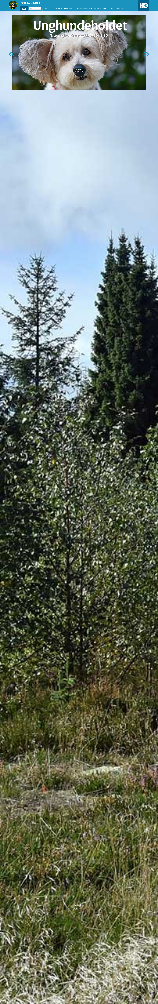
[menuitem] (24, 8)
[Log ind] (145, 5)
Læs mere (79, 905)
